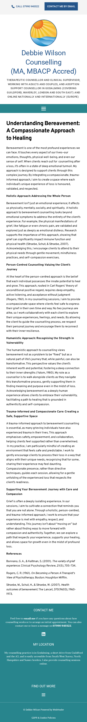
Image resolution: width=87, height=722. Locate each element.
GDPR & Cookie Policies (44, 718)
